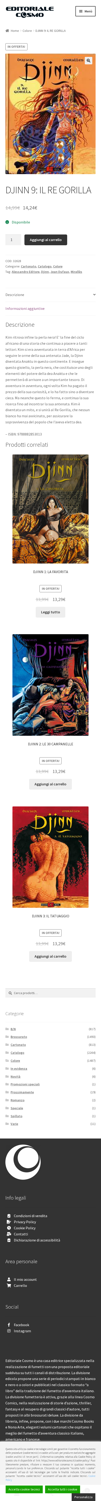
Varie (14, 1124)
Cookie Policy (24, 1228)
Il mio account (25, 1279)
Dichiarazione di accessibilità (37, 1240)
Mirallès (76, 272)
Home (15, 31)
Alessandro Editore (25, 272)
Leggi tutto (50, 612)
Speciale (17, 1108)
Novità (15, 1076)
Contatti (21, 1234)
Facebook (21, 1324)
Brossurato (19, 1037)
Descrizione (14, 294)
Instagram (22, 1331)
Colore (27, 31)
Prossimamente (22, 1092)
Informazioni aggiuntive (25, 308)
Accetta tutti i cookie (62, 1489)
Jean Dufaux (59, 272)
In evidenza (19, 1068)
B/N (13, 1029)
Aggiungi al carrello (46, 239)
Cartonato (28, 266)
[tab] (50, 295)
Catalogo (44, 266)
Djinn (45, 272)
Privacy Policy (25, 1221)
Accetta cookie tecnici (24, 1489)
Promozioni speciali (25, 1084)
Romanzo (17, 1100)
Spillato (16, 1116)
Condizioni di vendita (30, 1215)
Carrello (20, 1285)
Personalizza (83, 1497)
